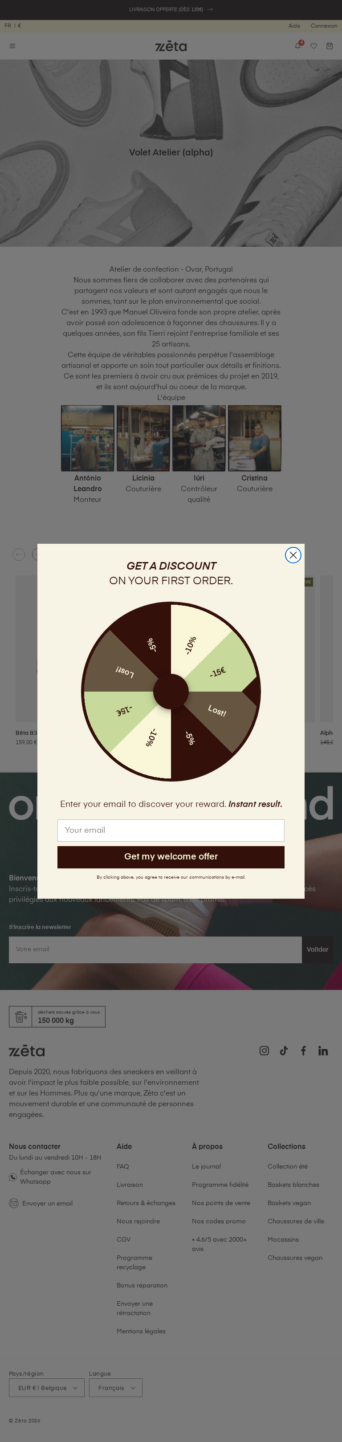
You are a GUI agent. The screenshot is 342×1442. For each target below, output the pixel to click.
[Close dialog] (293, 555)
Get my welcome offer (171, 857)
